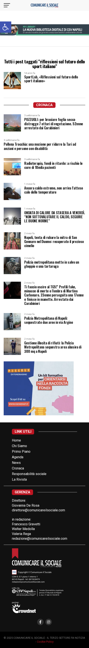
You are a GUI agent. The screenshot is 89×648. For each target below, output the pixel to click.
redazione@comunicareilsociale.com (39, 538)
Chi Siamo (19, 446)
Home (16, 440)
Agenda (17, 457)
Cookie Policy (45, 641)
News (16, 463)
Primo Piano (21, 451)
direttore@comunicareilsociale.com (38, 510)
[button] (5, 27)
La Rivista (19, 479)
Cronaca (18, 468)
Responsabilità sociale (29, 474)
